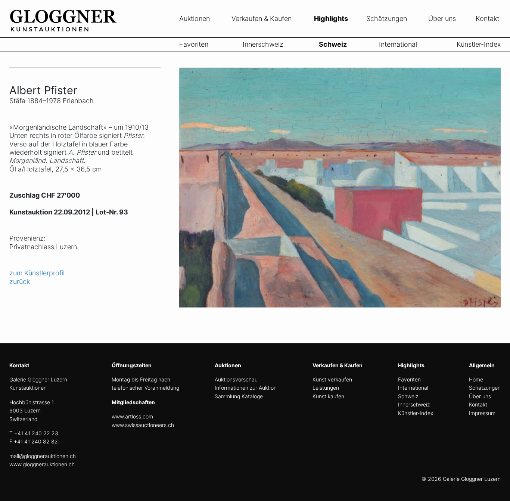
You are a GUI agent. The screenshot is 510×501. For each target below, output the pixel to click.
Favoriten (193, 44)
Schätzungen (386, 18)
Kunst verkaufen (332, 379)
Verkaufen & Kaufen (261, 18)
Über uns (442, 18)
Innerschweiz (263, 44)
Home (476, 379)
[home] (65, 33)
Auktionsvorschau (236, 379)
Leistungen (325, 387)
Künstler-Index (479, 44)
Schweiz (333, 44)
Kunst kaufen (328, 396)
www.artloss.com (132, 416)
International (398, 44)
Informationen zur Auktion (246, 387)
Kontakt (487, 18)
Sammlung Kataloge (239, 396)
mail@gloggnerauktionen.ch (42, 456)
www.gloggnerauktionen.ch (42, 464)
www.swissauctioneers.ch (143, 425)
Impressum (482, 413)
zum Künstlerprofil (37, 273)
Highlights (331, 18)
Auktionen (194, 18)
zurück (19, 281)
